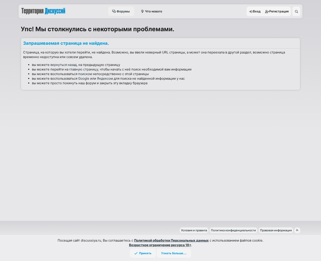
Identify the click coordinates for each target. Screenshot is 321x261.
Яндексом (105, 78)
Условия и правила (194, 230)
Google (83, 78)
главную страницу (83, 69)
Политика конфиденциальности (233, 230)
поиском (85, 74)
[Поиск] (296, 11)
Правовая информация (276, 230)
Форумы (123, 11)
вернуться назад (63, 65)
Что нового (153, 11)
